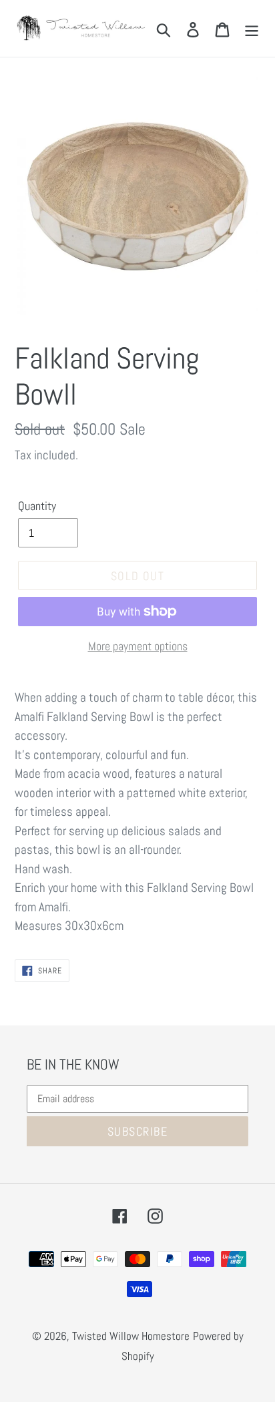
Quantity (37, 505)
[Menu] (251, 28)
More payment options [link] (138, 646)
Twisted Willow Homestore (131, 1336)
